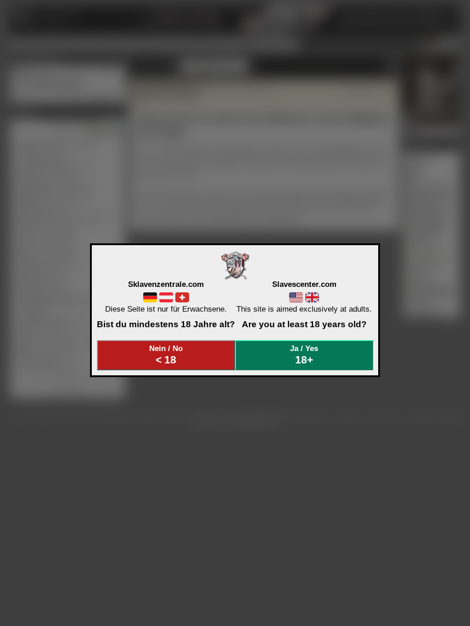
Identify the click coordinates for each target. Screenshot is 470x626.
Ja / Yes (304, 354)
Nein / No (166, 354)
